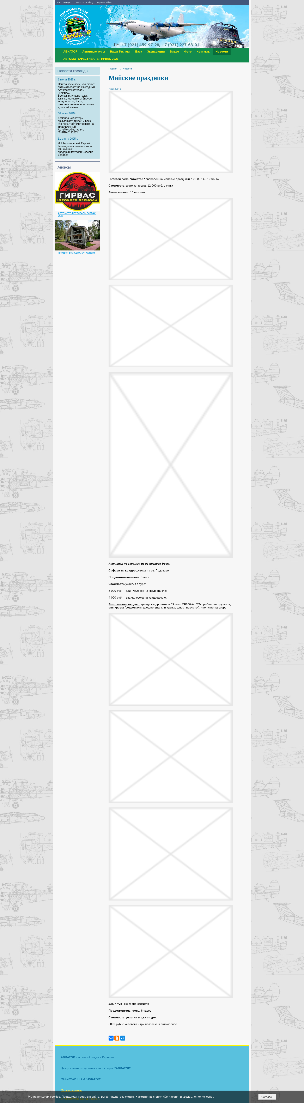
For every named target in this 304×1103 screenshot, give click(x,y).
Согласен (267, 1096)
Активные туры (93, 51)
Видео (174, 51)
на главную (64, 2)
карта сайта (104, 2)
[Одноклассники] (116, 1038)
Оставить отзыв (71, 1090)
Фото (188, 51)
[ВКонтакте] (111, 1038)
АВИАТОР (70, 51)
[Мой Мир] (122, 1038)
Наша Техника (120, 51)
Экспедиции (156, 51)
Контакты (204, 51)
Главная (113, 68)
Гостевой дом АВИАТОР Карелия (76, 252)
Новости (221, 51)
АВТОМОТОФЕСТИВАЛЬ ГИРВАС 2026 (90, 58)
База (138, 51)
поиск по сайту (84, 2)
